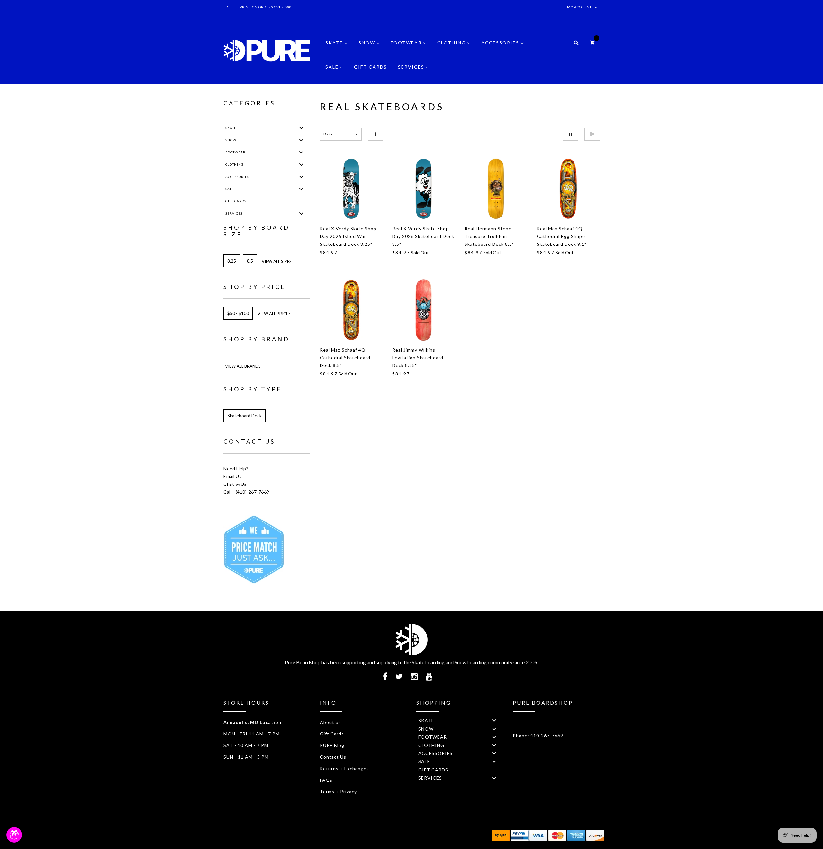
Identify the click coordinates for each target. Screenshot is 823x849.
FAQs (326, 780)
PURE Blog (332, 745)
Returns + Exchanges (344, 768)
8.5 (250, 260)
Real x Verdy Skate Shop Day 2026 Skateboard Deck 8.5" (423, 236)
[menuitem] (336, 47)
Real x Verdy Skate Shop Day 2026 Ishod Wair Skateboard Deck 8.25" (348, 236)
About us (330, 722)
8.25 (231, 260)
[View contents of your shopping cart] (592, 42)
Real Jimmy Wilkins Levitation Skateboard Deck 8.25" (417, 357)
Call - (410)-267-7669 (246, 491)
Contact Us (333, 757)
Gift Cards (332, 733)
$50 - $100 (238, 313)
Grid (570, 134)
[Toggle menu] (301, 127)
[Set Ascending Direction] (375, 134)
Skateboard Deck (244, 415)
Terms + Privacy (338, 791)
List (592, 134)
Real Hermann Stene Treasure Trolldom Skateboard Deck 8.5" (489, 236)
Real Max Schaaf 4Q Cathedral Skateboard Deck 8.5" (345, 357)
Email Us (232, 476)
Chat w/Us (235, 484)
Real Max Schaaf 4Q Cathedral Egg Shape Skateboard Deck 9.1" (561, 236)
